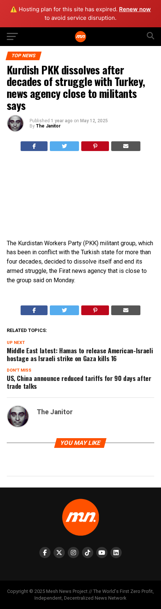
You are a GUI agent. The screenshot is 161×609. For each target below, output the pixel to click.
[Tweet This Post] (64, 146)
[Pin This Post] (95, 146)
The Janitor (48, 126)
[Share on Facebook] (34, 146)
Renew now (135, 9)
